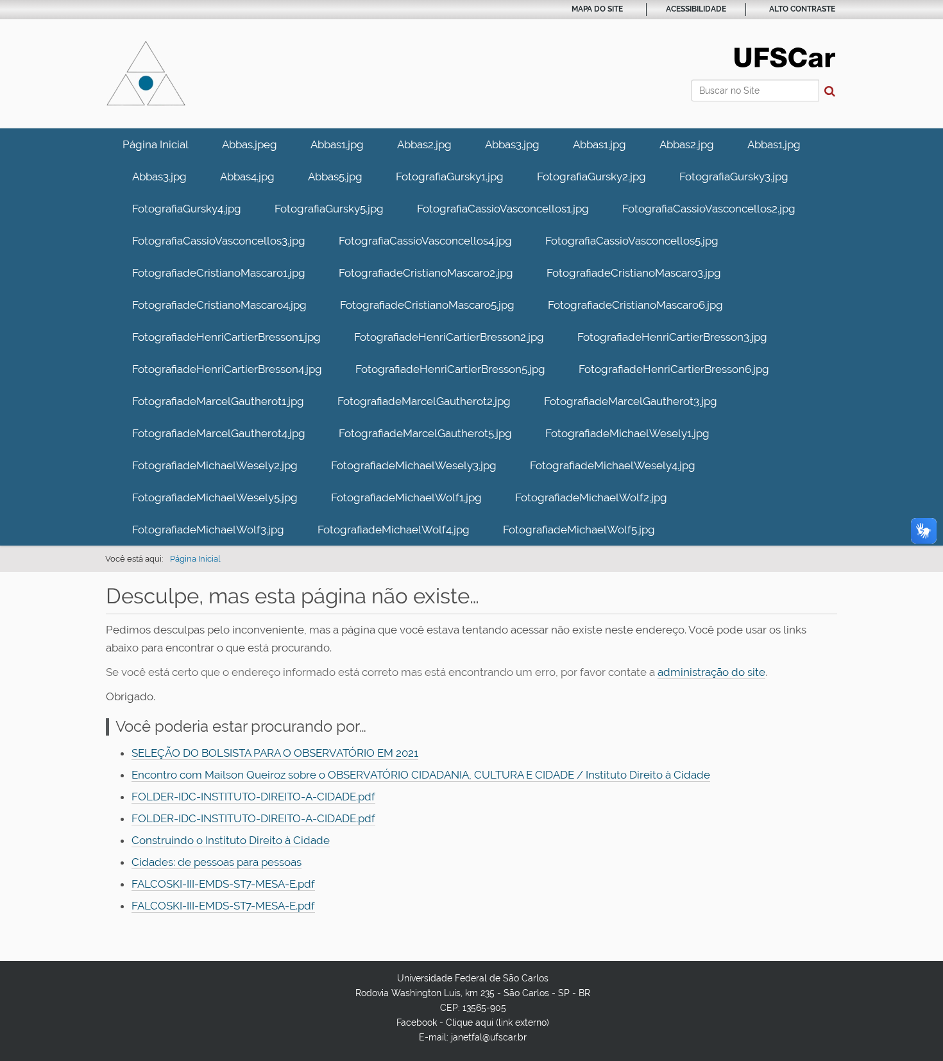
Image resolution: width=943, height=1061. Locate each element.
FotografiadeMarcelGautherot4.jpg (218, 433)
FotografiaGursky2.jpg (591, 176)
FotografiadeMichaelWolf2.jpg (591, 497)
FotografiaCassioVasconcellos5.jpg (631, 240)
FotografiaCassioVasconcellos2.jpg (708, 208)
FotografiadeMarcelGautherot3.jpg (630, 401)
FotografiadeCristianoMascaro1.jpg (218, 272)
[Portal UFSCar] (785, 56)
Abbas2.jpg (424, 144)
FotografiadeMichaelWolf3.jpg (208, 529)
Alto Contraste (802, 8)
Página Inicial (156, 144)
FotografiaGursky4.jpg (186, 208)
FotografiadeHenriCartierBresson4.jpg (227, 369)
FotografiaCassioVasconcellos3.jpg (218, 240)
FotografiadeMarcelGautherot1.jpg (218, 401)
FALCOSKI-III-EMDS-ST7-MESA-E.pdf (223, 883)
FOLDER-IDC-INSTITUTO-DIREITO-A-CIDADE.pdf (253, 796)
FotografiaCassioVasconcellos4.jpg (425, 240)
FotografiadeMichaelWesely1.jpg (627, 433)
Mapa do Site (597, 8)
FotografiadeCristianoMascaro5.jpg (427, 304)
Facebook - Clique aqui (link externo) (472, 1022)
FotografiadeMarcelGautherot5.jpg (425, 433)
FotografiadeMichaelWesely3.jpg (414, 465)
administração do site (711, 672)
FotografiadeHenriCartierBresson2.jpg (449, 337)
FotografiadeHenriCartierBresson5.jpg (450, 369)
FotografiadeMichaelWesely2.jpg (215, 465)
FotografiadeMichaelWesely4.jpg (612, 465)
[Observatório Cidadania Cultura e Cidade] (146, 74)
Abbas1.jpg (337, 144)
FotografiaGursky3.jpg (733, 176)
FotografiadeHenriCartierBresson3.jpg (672, 337)
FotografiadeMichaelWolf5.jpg (579, 529)
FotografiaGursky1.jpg (450, 176)
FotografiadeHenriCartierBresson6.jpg (674, 369)
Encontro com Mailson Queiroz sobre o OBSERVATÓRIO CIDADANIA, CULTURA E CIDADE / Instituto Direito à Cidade (421, 774)
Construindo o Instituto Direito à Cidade (231, 840)
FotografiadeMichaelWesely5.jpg (215, 497)
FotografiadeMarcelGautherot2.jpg (424, 401)
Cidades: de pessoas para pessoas (217, 862)
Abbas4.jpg (247, 176)
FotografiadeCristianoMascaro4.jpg (219, 304)
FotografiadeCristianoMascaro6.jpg (635, 304)
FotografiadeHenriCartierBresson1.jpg (226, 337)
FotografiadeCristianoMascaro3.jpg (634, 272)
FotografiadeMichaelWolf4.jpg (394, 529)
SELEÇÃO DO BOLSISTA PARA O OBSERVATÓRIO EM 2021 (275, 752)
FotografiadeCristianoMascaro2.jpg (426, 272)
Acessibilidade (696, 8)
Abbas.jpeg (249, 144)
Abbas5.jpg (335, 176)
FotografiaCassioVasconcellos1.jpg (503, 208)
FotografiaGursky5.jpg (329, 208)
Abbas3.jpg (512, 144)
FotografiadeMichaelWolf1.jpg (406, 497)
